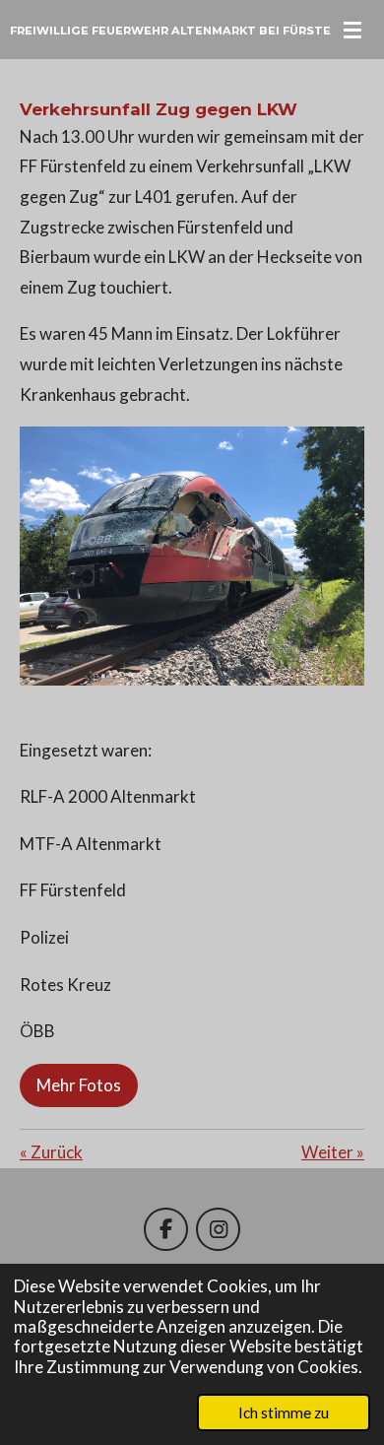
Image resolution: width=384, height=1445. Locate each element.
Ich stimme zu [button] (283, 1412)
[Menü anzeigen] (352, 29)
